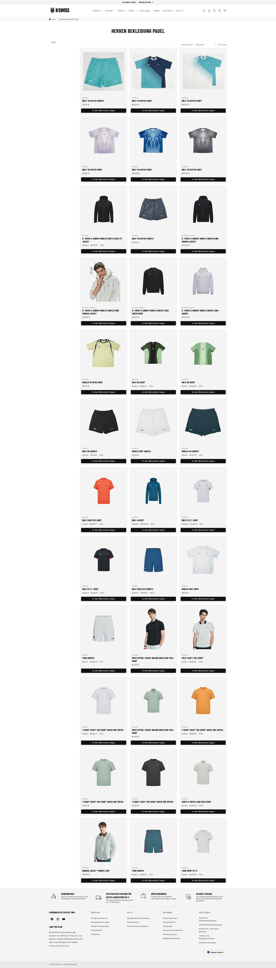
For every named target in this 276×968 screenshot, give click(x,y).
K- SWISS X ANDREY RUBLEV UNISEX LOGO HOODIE (200, 312)
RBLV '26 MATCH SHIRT (142, 100)
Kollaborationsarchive (171, 938)
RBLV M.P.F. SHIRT (190, 520)
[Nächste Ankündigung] (226, 2)
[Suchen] (203, 10)
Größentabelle (96, 930)
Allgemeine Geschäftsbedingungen (208, 919)
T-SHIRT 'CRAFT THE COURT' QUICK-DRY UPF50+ (103, 729)
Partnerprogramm (170, 934)
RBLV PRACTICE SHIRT (92, 520)
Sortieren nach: (187, 45)
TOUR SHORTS (88, 658)
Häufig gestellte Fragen (100, 922)
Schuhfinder (167, 926)
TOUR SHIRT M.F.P (190, 870)
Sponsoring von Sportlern (173, 930)
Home (54, 19)
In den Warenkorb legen (103, 110)
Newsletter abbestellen (100, 926)
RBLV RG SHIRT (138, 382)
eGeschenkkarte (169, 922)
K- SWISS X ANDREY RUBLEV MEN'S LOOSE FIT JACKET (102, 240)
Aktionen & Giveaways (207, 943)
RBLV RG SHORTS (89, 451)
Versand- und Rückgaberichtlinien (207, 937)
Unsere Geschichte (170, 918)
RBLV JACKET (138, 520)
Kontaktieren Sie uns (99, 918)
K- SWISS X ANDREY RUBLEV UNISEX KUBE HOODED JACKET (200, 240)
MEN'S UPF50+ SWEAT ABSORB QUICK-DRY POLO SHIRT (153, 659)
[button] (214, 10)
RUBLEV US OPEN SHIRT (92, 382)
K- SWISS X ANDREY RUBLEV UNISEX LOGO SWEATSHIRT (150, 312)
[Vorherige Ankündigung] (49, 2)
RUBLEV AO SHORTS (190, 451)
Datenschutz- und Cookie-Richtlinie (209, 930)
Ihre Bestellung (133, 922)
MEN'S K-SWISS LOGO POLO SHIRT (196, 801)
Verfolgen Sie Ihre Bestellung (138, 918)
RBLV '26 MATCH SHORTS (93, 100)
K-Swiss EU (59, 964)
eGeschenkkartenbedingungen (210, 925)
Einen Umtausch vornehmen (138, 926)
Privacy (52, 946)
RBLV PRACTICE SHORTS (142, 589)
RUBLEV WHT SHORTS (141, 451)
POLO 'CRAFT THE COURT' (193, 658)
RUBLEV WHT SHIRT (190, 589)
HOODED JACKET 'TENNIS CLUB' (96, 870)
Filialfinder (95, 934)
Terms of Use (64, 946)
